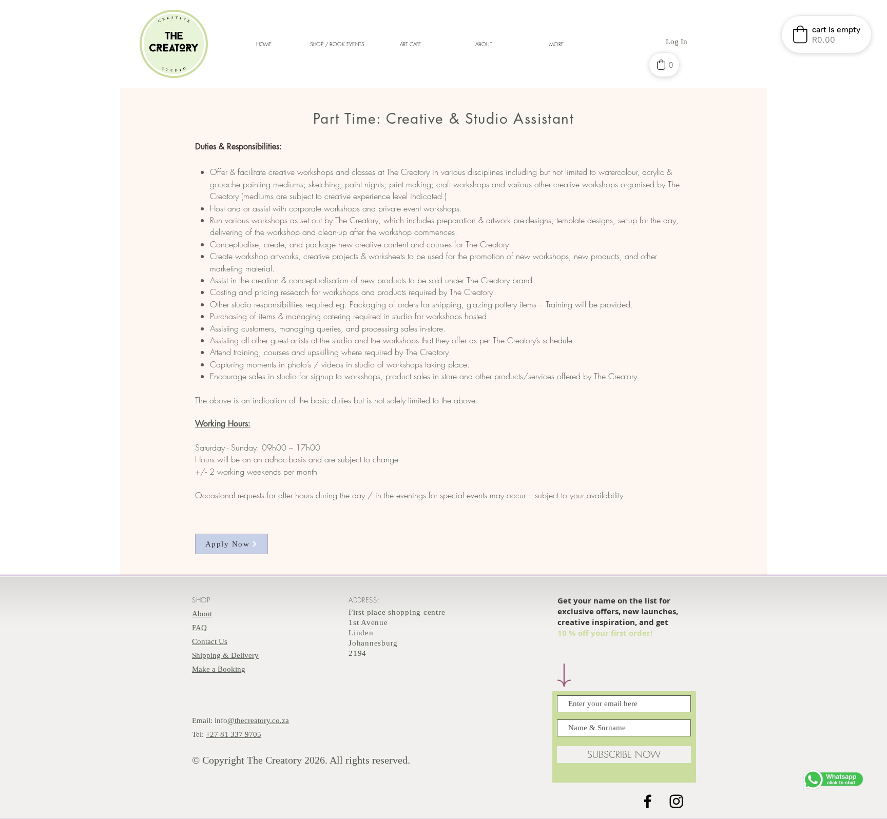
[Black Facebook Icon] (648, 801)
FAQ (199, 627)
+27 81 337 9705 (233, 734)
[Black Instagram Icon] (676, 801)
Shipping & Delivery (225, 655)
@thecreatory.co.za (258, 720)
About (202, 614)
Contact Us (209, 641)
